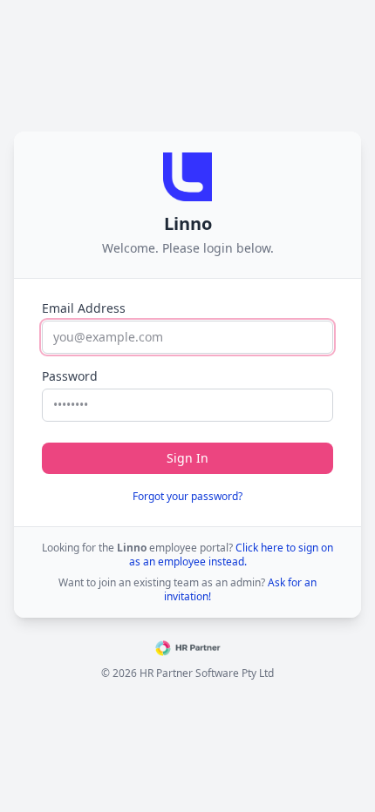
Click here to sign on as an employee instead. (231, 554)
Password (70, 376)
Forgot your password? (187, 496)
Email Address (84, 308)
